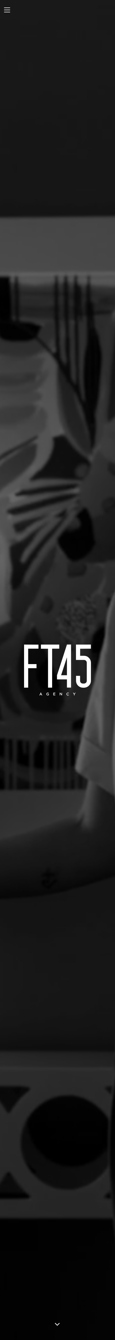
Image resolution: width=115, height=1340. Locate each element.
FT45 (57, 670)
